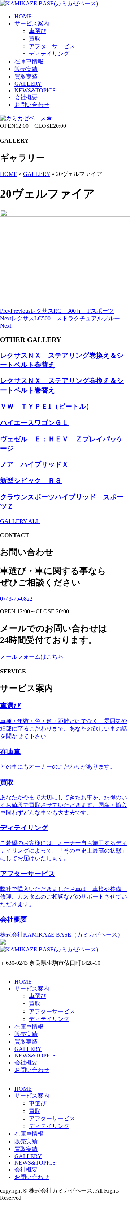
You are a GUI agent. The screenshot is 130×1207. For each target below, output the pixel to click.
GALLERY (28, 84)
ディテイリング (49, 54)
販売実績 (26, 69)
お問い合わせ (31, 105)
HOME (23, 16)
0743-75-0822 (16, 599)
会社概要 (26, 97)
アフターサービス (52, 46)
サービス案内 (31, 23)
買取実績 (26, 76)
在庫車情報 (28, 61)
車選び (37, 31)
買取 (34, 38)
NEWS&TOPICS (35, 90)
